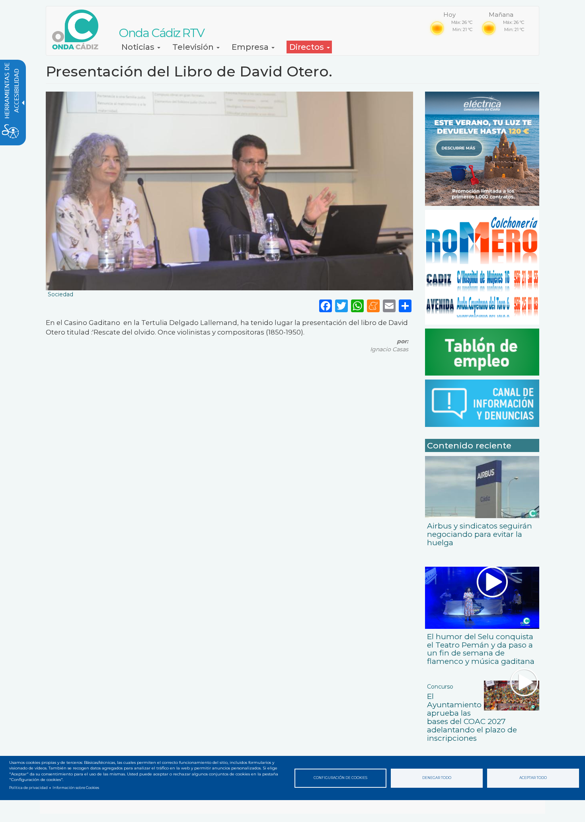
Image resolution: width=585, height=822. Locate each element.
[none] (405, 305)
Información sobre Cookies (76, 788)
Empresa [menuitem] (251, 47)
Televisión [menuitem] (194, 47)
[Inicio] (78, 29)
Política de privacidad (28, 788)
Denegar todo (436, 778)
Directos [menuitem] (307, 47)
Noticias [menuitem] (138, 47)
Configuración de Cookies (340, 778)
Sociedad (60, 294)
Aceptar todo (533, 778)
